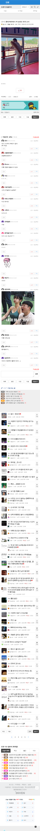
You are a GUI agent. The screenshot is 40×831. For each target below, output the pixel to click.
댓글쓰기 (35, 117)
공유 (30, 96)
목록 (4, 117)
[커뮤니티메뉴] (2, 2)
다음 (27, 117)
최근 (3, 731)
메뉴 (2, 112)
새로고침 (36, 137)
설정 (29, 784)
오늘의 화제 (5, 750)
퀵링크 (24, 784)
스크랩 (36, 96)
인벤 (7, 2)
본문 (12, 117)
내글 (5, 11)
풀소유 (4, 24)
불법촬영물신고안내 (20, 789)
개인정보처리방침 (18, 787)
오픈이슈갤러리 (6, 7)
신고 (9, 96)
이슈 (34, 750)
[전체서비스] (37, 2)
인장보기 (7, 112)
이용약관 (8, 787)
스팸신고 (15, 96)
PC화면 (17, 784)
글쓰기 (38, 7)
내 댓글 (20, 11)
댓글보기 (35, 381)
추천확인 (3, 96)
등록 (36, 374)
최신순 (15, 137)
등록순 (10, 137)
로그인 (11, 784)
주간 (15, 750)
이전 (20, 117)
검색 (30, 731)
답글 (4, 148)
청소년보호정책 (30, 787)
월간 (24, 750)
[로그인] (34, 2)
